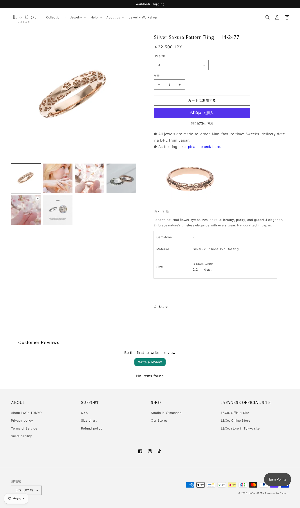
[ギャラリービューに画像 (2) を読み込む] (57, 178)
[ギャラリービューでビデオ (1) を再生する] (26, 210)
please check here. (204, 146)
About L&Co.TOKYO (26, 413)
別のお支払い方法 (202, 123)
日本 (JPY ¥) (24, 490)
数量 (157, 76)
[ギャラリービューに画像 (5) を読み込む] (57, 210)
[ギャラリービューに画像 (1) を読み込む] (26, 178)
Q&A (84, 413)
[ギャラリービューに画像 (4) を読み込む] (121, 178)
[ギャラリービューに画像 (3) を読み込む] (89, 178)
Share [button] (163, 306)
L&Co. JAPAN (256, 493)
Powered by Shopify (277, 493)
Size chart (89, 420)
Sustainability (21, 436)
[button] (55, 17)
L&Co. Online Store (235, 420)
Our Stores (159, 420)
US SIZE (159, 56)
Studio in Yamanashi (166, 413)
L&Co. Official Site (235, 413)
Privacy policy (22, 420)
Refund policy (92, 428)
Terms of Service (24, 428)
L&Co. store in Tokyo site (240, 428)
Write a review (150, 362)
